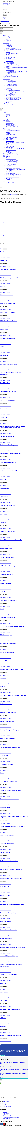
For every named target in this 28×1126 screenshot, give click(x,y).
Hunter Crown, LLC (6, 583)
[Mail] (5, 1124)
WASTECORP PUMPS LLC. (9, 974)
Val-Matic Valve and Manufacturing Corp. (12, 947)
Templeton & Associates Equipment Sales (12, 904)
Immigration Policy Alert (6, 1066)
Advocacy (5, 1114)
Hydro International (6, 591)
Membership (6, 1113)
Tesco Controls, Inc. (6, 921)
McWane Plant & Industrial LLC (10, 712)
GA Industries (4, 496)
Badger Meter (4, 329)
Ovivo (2, 773)
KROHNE (3, 678)
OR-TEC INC (4, 755)
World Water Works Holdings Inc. (10, 1009)
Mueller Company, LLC (7, 721)
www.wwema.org (7, 1106)
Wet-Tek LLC (4, 1000)
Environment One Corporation (9, 445)
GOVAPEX (3, 514)
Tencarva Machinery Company (9, 912)
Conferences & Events (8, 1115)
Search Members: (4, 243)
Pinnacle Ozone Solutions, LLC (9, 799)
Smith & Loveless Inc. (6, 887)
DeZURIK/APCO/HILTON (8, 400)
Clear (1, 249)
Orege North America (6, 764)
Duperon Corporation (6, 409)
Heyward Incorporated (7, 557)
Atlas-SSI (3, 286)
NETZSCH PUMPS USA (7, 738)
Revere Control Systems (7, 835)
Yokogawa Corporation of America (10, 1035)
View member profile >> (5, 257)
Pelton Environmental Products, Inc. (11, 790)
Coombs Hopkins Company (8, 391)
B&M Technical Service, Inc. (8, 321)
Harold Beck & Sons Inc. (7, 531)
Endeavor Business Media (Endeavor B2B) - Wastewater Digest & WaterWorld (13, 426)
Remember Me (7, 12)
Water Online (4, 992)
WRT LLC (3, 1018)
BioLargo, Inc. (4, 355)
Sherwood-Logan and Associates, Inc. (11, 878)
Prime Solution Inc (5, 807)
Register (5, 17)
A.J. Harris (3, 252)
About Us (5, 1112)
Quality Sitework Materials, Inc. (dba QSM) (13, 826)
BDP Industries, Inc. (6, 347)
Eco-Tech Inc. (4, 417)
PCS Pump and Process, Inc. (8, 781)
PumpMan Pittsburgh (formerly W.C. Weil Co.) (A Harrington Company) (14, 817)
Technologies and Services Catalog (11, 1117)
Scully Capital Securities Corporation (11, 869)
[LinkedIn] (2, 1124)
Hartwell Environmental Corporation (11, 540)
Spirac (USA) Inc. (5, 895)
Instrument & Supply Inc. (7, 617)
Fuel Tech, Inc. (4, 488)
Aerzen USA (3, 260)
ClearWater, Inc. (5, 383)
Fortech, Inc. (3, 479)
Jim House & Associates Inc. (8, 643)
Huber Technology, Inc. (7, 574)
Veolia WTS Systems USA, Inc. (9, 956)
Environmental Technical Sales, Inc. (10, 453)
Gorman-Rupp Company (7, 505)
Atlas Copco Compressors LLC (9, 277)
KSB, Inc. (3, 686)
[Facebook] (1, 1124)
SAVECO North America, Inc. (9, 861)
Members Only (6, 1118)
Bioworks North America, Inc (8, 364)
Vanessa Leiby (13, 194)
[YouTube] (4, 1124)
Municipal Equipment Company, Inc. (11, 730)
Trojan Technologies (6, 938)
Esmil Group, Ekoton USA (8, 462)
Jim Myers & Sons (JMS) (7, 652)
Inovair (2, 609)
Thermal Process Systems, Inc (8, 930)
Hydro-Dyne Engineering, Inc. (9, 600)
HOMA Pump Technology (7, 566)
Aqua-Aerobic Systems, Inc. (8, 269)
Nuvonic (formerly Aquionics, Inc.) (10, 747)
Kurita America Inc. (6, 704)
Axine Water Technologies (7, 312)
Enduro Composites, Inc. (7, 436)
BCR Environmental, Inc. (7, 338)
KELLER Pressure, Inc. (7, 661)
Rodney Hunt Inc (5, 852)
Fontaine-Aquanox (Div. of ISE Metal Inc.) (12, 471)
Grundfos (3, 522)
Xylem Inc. (3, 1026)
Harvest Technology (6, 548)
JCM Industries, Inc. (6, 635)
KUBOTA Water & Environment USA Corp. (13, 695)
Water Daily (3, 983)
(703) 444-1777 (7, 1101)
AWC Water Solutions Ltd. (8, 303)
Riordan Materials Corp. (7, 843)
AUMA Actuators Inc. (6, 295)
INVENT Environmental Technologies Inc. (12, 626)
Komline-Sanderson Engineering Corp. (11, 669)
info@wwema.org (7, 1104)
